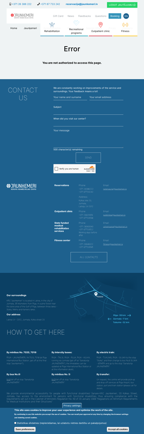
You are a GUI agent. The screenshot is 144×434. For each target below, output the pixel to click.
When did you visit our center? (69, 118)
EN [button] (126, 16)
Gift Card (58, 16)
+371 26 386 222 (21, 4)
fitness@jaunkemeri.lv (113, 244)
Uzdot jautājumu (121, 4)
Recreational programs (76, 31)
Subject (57, 107)
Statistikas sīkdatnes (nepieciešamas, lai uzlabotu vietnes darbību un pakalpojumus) (62, 423)
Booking (114, 16)
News (71, 16)
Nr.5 (53, 379)
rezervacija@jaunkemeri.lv (82, 4)
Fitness (125, 31)
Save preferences (25, 429)
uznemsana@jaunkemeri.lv (115, 226)
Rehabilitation (52, 31)
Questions (100, 16)
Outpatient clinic (100, 31)
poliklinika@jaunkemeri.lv (114, 215)
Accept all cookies (118, 429)
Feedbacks (84, 16)
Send (88, 157)
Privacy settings (72, 405)
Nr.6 (8, 379)
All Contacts (89, 257)
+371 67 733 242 (50, 4)
